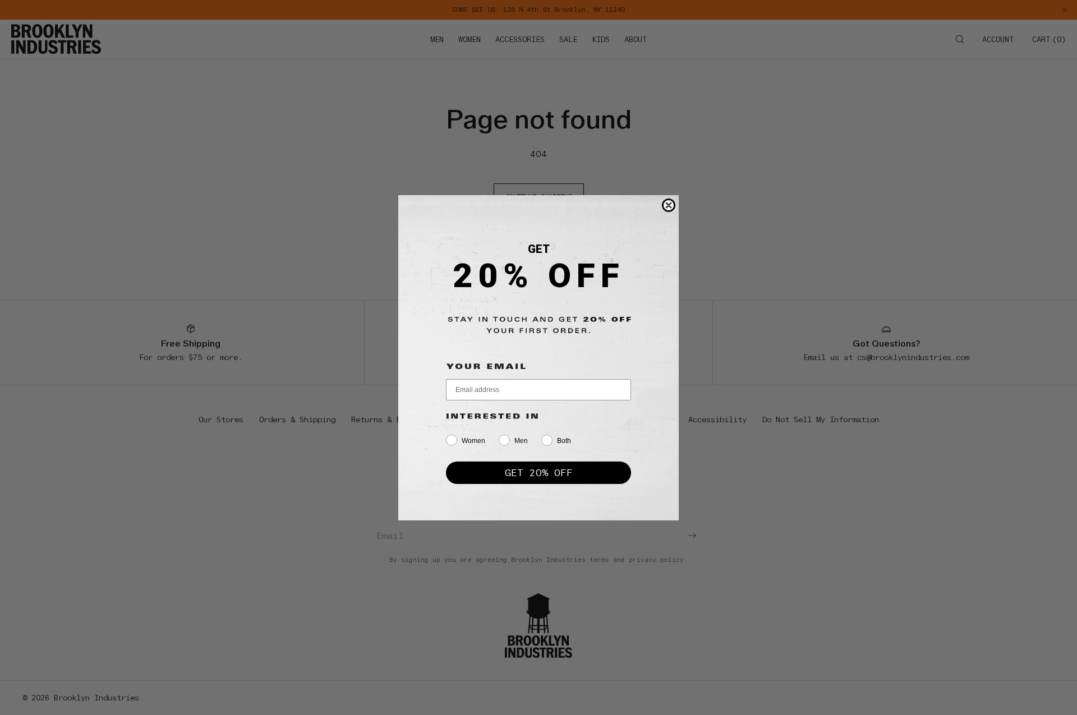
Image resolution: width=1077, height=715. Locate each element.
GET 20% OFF (539, 472)
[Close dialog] (668, 205)
